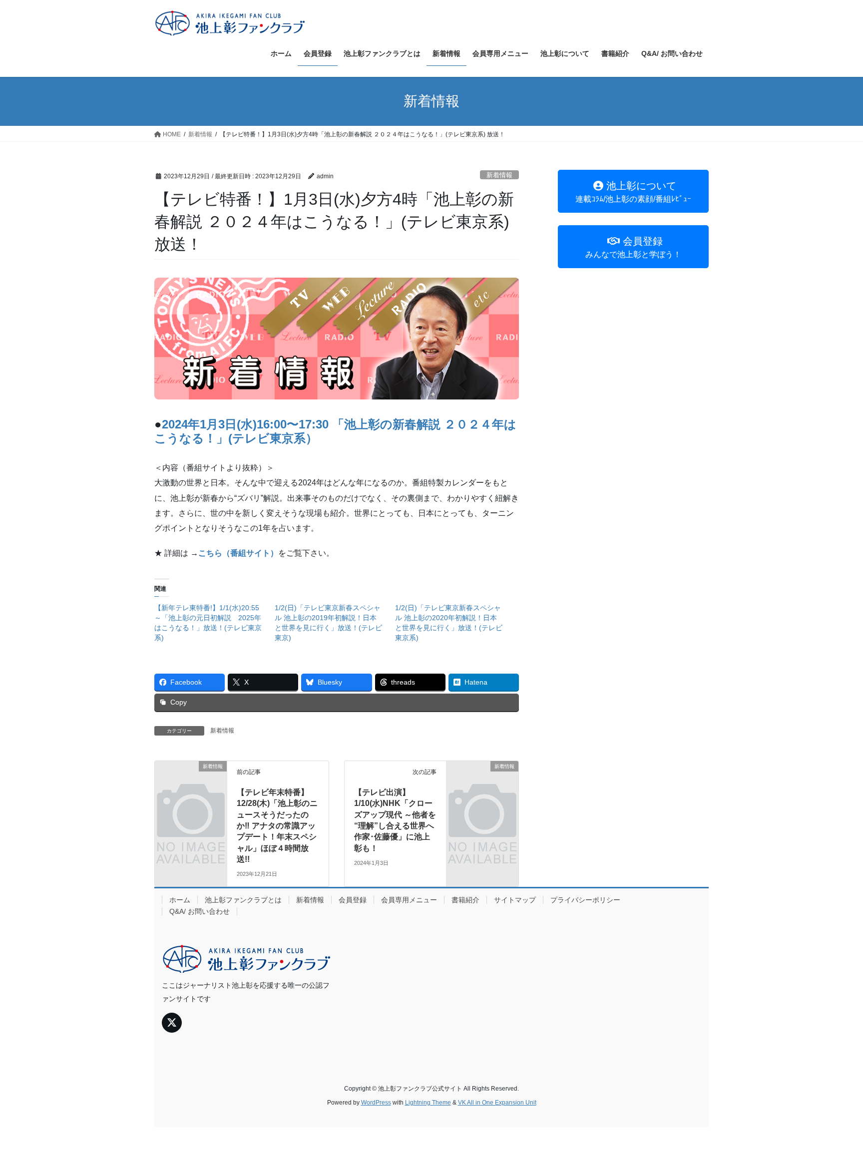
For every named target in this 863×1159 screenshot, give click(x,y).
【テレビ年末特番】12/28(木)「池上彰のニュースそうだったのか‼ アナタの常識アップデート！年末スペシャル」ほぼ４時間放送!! (277, 825)
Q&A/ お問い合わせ (199, 911)
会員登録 (353, 900)
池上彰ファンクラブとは (243, 900)
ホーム (179, 900)
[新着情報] (191, 782)
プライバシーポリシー (585, 900)
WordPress (376, 1102)
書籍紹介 (465, 900)
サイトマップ (515, 900)
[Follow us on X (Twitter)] (172, 1023)
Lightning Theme (428, 1102)
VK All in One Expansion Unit (497, 1102)
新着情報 (499, 175)
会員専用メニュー (409, 900)
